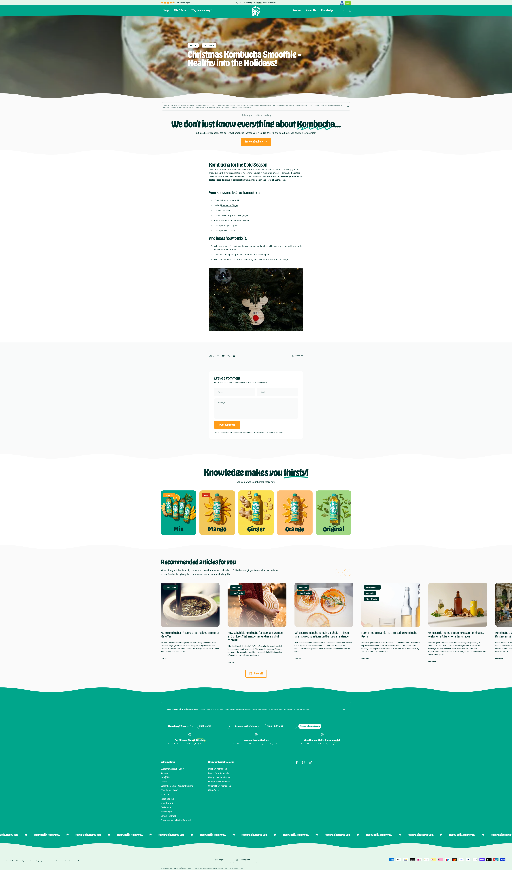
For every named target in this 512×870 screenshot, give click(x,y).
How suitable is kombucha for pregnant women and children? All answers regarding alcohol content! (255, 636)
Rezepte (193, 45)
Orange (294, 529)
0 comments (299, 356)
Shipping (165, 773)
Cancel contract (168, 816)
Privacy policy (20, 861)
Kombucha (236, 587)
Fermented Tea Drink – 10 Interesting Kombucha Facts (389, 634)
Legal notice (50, 861)
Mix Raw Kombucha (217, 769)
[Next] (347, 572)
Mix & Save (213, 790)
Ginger (256, 529)
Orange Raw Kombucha (219, 781)
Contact (164, 781)
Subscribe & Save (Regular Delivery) (177, 786)
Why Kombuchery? (169, 790)
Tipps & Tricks (209, 45)
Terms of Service (272, 432)
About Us (165, 794)
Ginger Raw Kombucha (219, 773)
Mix (178, 529)
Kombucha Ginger (229, 205)
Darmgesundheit (372, 587)
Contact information (75, 861)
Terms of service (30, 861)
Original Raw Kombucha (219, 786)
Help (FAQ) (165, 777)
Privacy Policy (258, 432)
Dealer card (166, 807)
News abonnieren (310, 726)
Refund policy (10, 861)
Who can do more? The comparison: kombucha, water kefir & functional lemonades (456, 634)
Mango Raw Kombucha (219, 777)
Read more (165, 658)
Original (333, 529)
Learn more (239, 868)
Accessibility (166, 811)
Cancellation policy (61, 861)
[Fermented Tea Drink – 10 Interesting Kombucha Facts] (390, 605)
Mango (217, 529)
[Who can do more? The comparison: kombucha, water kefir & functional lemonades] (457, 605)
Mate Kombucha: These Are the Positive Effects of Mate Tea (190, 634)
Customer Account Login (172, 769)
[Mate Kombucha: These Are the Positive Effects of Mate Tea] (190, 605)
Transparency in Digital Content (176, 820)
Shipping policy (41, 861)
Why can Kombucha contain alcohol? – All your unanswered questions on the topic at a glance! (322, 634)
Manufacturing (168, 803)
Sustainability (167, 799)
